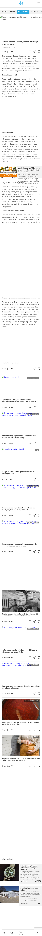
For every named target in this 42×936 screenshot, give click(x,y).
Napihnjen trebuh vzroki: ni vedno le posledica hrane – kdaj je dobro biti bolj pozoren (21, 759)
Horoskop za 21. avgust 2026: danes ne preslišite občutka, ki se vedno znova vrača (19, 545)
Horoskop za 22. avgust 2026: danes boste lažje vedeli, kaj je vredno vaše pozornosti (19, 509)
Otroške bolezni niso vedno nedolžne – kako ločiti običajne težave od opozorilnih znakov (20, 615)
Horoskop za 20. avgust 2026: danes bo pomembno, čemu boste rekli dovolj (21, 687)
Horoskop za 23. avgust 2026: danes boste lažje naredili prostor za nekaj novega (19, 436)
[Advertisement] (21, 114)
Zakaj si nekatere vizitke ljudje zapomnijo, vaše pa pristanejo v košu (20, 473)
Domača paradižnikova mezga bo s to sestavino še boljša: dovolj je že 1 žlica (20, 723)
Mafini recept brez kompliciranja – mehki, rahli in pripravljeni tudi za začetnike (19, 651)
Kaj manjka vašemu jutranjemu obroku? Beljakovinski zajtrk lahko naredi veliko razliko (19, 400)
